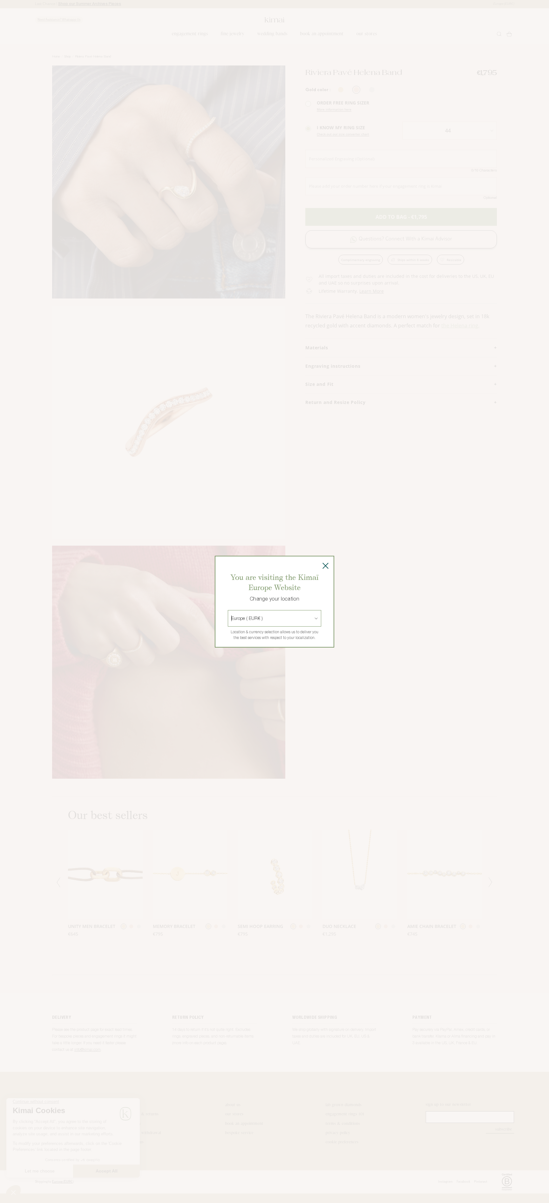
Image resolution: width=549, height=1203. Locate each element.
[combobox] (232, 618)
